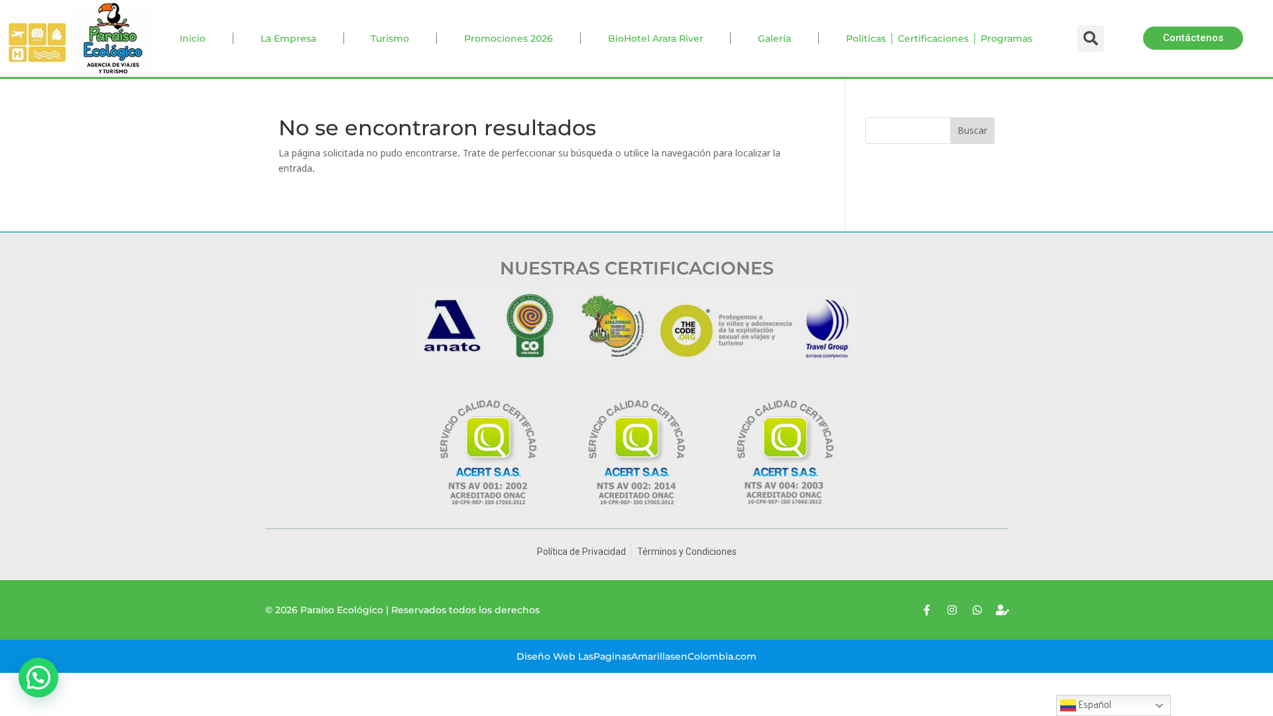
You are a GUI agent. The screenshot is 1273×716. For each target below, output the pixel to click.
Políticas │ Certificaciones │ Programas (939, 38)
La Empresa (288, 38)
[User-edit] (1002, 610)
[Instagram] (952, 610)
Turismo (390, 38)
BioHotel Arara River (655, 38)
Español (1093, 704)
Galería (774, 38)
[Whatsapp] (977, 610)
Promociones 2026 (508, 38)
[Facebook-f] (927, 610)
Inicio (193, 38)
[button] (1193, 38)
